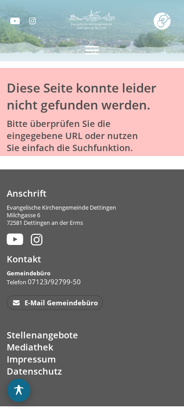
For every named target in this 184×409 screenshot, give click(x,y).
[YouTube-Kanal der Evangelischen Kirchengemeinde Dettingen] (14, 20)
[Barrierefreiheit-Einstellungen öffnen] (18, 390)
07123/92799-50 (54, 281)
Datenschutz (34, 371)
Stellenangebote (42, 335)
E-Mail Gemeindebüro (60, 302)
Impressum (31, 359)
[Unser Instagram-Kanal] (38, 239)
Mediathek (30, 347)
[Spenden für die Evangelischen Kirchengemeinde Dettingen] (164, 20)
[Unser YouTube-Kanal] (14, 239)
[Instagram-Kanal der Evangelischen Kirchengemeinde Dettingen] (33, 20)
